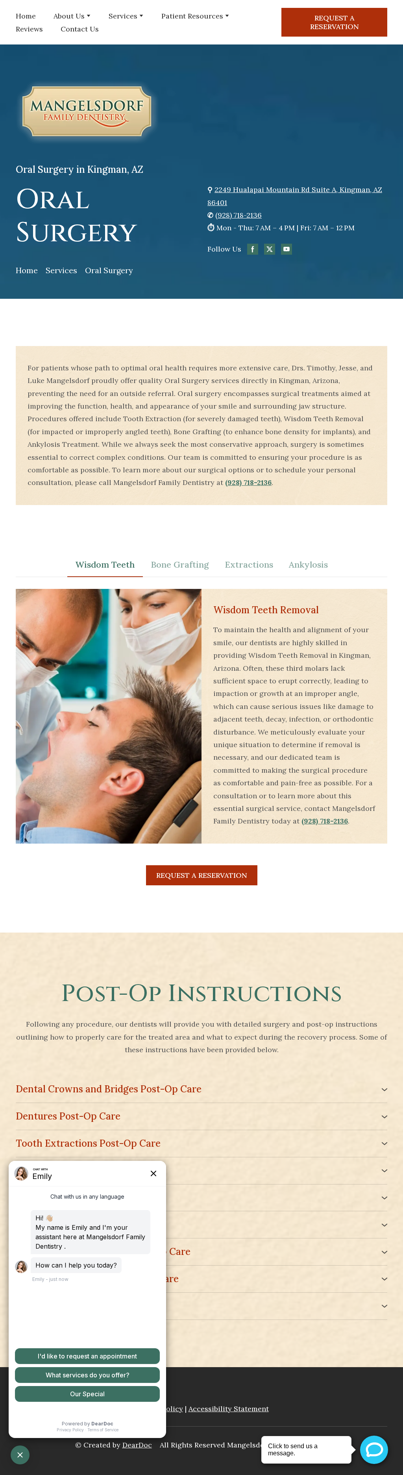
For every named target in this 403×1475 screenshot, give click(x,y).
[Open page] (201, 112)
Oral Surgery (109, 270)
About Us (69, 15)
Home (26, 15)
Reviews (29, 28)
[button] (334, 22)
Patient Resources (192, 15)
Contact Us (80, 28)
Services (123, 15)
